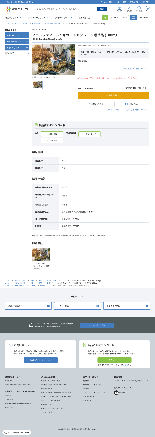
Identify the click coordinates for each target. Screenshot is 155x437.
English (140, 381)
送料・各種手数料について (136, 109)
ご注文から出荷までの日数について (132, 68)
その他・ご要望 (46, 412)
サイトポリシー (88, 396)
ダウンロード (91, 134)
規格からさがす (62, 18)
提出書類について (47, 404)
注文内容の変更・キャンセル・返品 (53, 385)
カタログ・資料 (106, 2)
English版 (54, 140)
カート (148, 11)
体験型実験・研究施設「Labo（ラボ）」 (19, 385)
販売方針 (8, 395)
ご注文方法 (9, 399)
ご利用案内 (146, 2)
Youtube (122, 392)
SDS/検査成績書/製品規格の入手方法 (18, 403)
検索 (102, 9)
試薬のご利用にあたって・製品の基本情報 (56, 396)
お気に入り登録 (97, 104)
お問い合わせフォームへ (40, 360)
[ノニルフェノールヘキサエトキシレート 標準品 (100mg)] (53, 59)
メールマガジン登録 (97, 325)
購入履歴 (139, 11)
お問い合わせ (133, 104)
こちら (125, 365)
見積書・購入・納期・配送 (50, 381)
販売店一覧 (134, 2)
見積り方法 (9, 407)
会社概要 (86, 381)
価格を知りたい (113, 95)
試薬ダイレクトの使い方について (53, 408)
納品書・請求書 (46, 388)
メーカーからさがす (37, 18)
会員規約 (86, 388)
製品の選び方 (84, 18)
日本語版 (53, 134)
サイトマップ (88, 400)
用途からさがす (11, 18)
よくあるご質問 (113, 109)
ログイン (120, 11)
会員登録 (129, 11)
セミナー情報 (121, 2)
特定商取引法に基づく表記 (92, 385)
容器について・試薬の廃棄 (50, 400)
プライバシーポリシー (91, 392)
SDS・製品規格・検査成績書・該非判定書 (56, 392)
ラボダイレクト (10, 381)
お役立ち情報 (14, 305)
